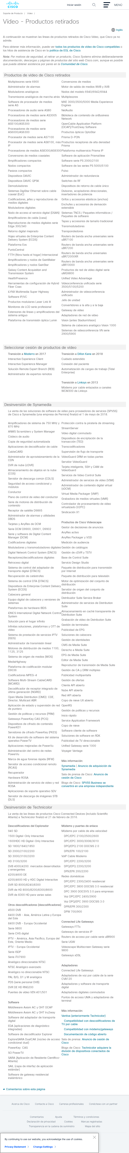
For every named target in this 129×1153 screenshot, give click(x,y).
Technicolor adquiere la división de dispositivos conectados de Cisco (86, 1051)
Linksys (82, 382)
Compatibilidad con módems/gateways (88, 1029)
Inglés (119, 30)
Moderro (29, 354)
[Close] (94, 1137)
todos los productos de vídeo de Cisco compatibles (87, 46)
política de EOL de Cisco (65, 50)
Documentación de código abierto (85, 1034)
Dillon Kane (84, 354)
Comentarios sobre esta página (25, 1089)
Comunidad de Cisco (74, 64)
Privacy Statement (15, 1146)
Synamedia (68, 766)
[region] (49, 1143)
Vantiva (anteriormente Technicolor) (83, 1015)
